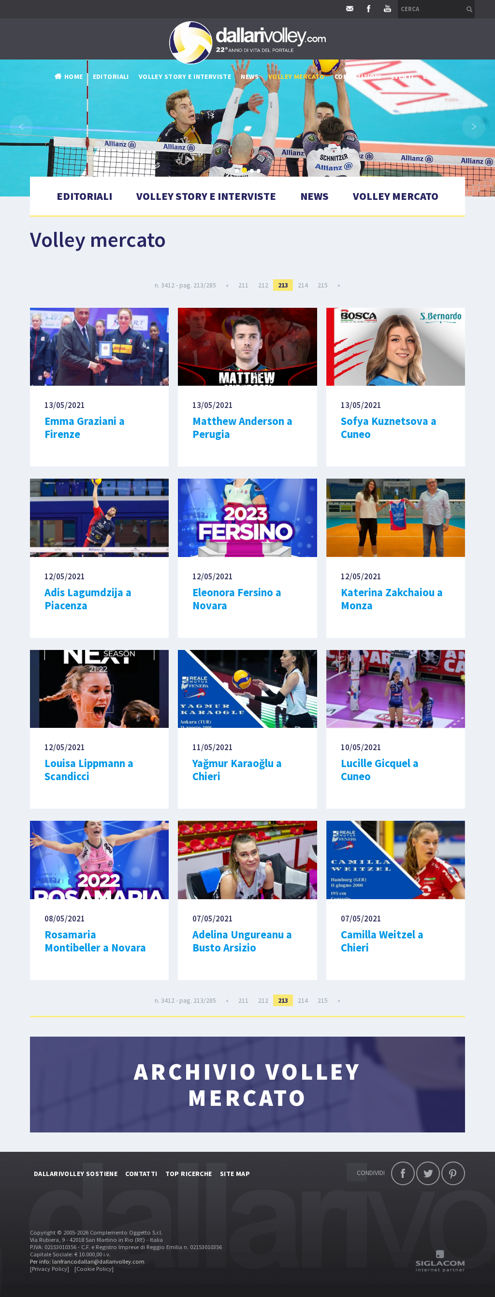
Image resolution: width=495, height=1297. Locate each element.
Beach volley (263, 154)
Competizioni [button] (358, 76)
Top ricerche (188, 1173)
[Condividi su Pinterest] (453, 1173)
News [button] (250, 76)
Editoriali (111, 76)
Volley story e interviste (185, 76)
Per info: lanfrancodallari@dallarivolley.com (87, 1261)
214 (303, 285)
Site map (235, 1173)
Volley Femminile (363, 110)
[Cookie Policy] (94, 1268)
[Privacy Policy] (49, 1268)
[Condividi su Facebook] (403, 1173)
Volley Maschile (362, 95)
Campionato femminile (278, 110)
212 (263, 285)
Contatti (141, 1173)
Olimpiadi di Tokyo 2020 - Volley (294, 197)
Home (73, 76)
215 (323, 285)
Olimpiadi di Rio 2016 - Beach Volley (299, 183)
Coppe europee (266, 139)
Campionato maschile (277, 95)
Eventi (402, 76)
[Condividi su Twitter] (428, 1173)
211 (243, 285)
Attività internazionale (281, 125)
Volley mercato (296, 76)
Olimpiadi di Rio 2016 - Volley (288, 168)
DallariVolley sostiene (75, 1173)
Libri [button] (431, 76)
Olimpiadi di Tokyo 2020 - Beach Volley (304, 212)
